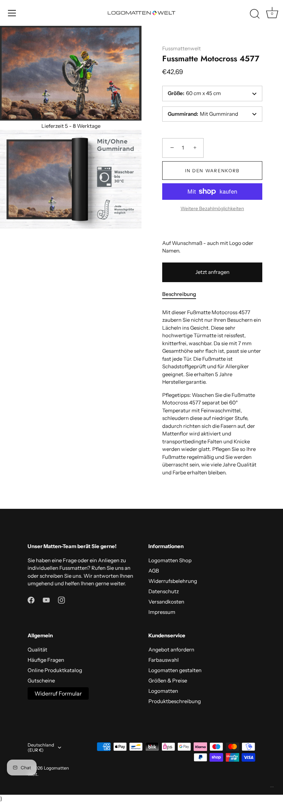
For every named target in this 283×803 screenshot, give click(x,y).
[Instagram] (61, 599)
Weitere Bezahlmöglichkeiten (212, 208)
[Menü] (12, 13)
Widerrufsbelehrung (172, 581)
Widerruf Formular (58, 693)
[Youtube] (46, 599)
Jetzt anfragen (212, 272)
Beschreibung (179, 294)
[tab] (182, 294)
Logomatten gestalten (175, 670)
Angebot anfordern (171, 649)
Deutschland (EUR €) (41, 747)
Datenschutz (163, 591)
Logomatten (163, 691)
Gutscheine (41, 680)
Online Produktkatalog (55, 670)
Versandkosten (166, 601)
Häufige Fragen (46, 660)
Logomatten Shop (170, 560)
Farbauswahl (163, 660)
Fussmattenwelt (181, 48)
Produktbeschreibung (174, 701)
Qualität (37, 649)
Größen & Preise (167, 680)
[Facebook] (31, 599)
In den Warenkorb (212, 170)
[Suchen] (254, 14)
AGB (153, 570)
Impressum (161, 612)
